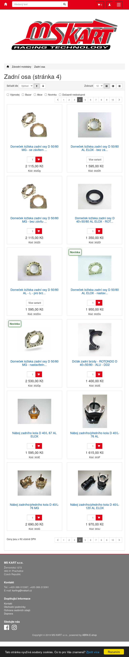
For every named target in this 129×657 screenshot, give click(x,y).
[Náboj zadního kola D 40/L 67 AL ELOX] (34, 411)
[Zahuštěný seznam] (119, 86)
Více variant (95, 159)
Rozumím (114, 652)
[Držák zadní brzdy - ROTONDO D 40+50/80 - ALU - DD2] (95, 339)
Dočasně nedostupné (73, 94)
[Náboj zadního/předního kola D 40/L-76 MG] (34, 483)
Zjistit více (92, 652)
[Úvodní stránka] (8, 66)
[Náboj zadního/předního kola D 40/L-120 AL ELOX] (95, 483)
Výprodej (14, 94)
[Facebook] (6, 627)
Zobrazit (88, 85)
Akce (39, 94)
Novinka (52, 94)
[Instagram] (14, 627)
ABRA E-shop (89, 635)
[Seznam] (113, 86)
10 (113, 99)
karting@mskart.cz (22, 590)
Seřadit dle (12, 85)
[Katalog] (107, 86)
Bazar (28, 94)
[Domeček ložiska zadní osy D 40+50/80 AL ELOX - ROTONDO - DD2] (95, 196)
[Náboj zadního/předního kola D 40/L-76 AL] (95, 411)
